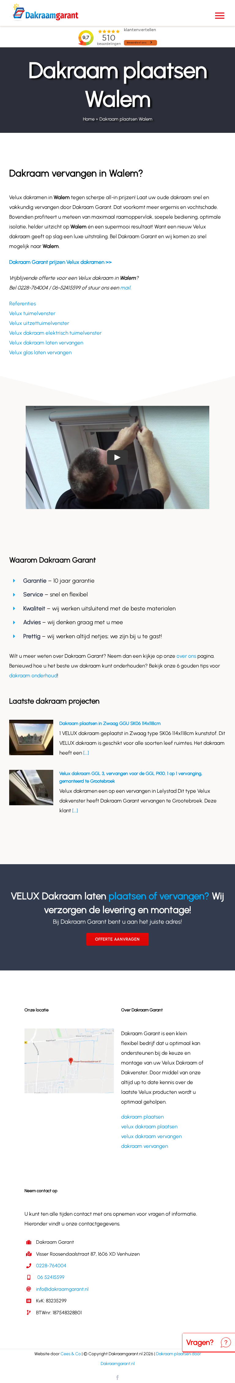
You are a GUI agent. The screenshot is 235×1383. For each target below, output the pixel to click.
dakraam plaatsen (142, 1117)
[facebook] (117, 1377)
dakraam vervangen (144, 1146)
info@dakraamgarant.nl (62, 1289)
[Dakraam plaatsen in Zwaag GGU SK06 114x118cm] (31, 737)
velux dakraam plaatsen (149, 1126)
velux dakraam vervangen (151, 1136)
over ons (186, 656)
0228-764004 (51, 1265)
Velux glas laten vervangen (40, 352)
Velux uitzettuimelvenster (39, 323)
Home (89, 119)
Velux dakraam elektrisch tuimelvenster (55, 333)
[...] (85, 753)
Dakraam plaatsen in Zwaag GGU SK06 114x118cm (110, 723)
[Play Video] (117, 457)
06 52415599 (50, 1277)
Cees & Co (71, 1353)
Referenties (22, 303)
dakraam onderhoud (33, 675)
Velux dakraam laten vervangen (46, 343)
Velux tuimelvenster (32, 313)
